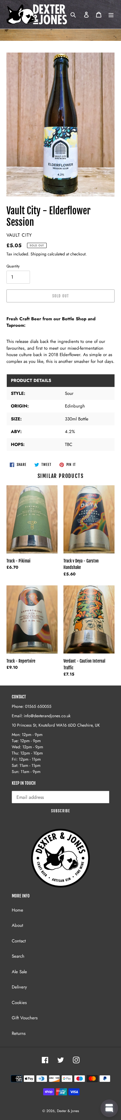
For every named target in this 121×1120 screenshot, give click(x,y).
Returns (19, 1033)
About (17, 925)
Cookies (19, 1002)
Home (17, 910)
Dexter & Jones (68, 1111)
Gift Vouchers (25, 1018)
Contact (19, 941)
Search (18, 956)
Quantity (13, 266)
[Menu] (111, 14)
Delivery (19, 987)
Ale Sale (19, 972)
